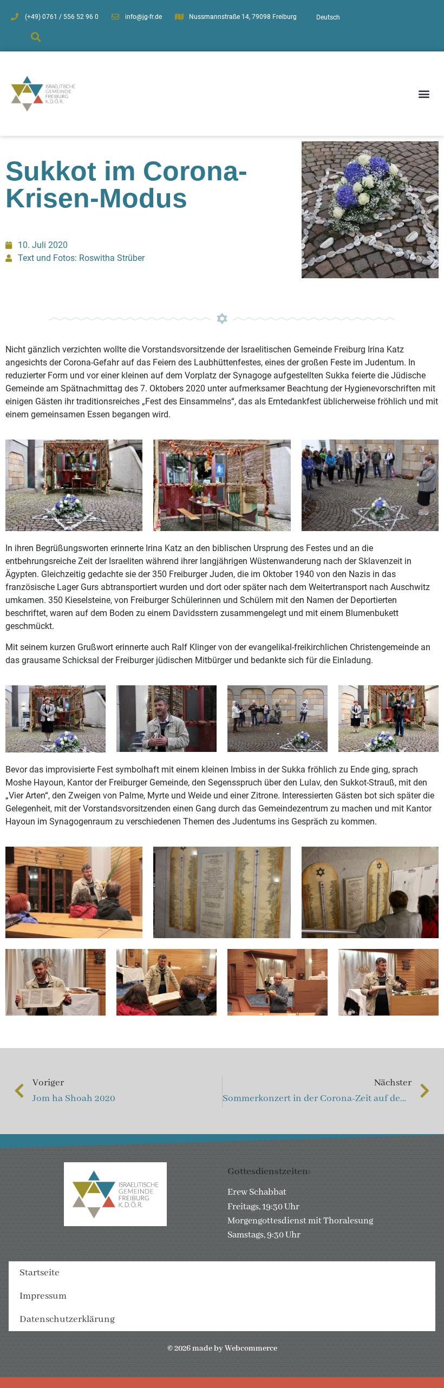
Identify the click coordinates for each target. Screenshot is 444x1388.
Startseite (39, 1273)
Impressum (43, 1296)
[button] (35, 37)
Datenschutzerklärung (67, 1319)
